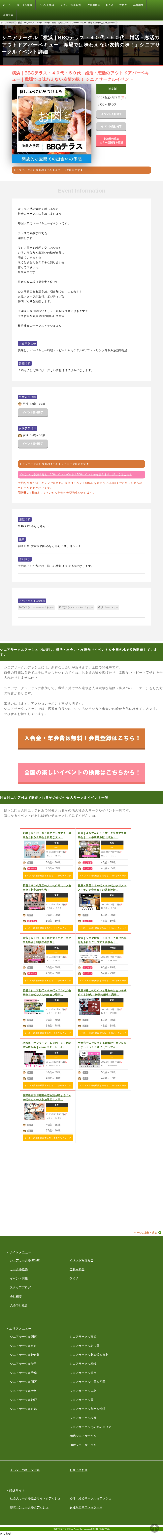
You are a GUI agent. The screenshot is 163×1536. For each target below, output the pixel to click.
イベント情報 (19, 1278)
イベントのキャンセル (25, 1470)
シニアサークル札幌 (83, 1363)
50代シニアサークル (83, 1435)
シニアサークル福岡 (83, 1418)
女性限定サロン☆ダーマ (86, 1507)
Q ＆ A (74, 1278)
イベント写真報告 (81, 1260)
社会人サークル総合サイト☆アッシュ (35, 1498)
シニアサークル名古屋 (84, 1345)
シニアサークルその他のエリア (90, 1426)
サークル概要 (19, 1269)
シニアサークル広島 (83, 1391)
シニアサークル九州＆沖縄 (87, 1408)
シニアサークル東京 (23, 1345)
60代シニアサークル (83, 1445)
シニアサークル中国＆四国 (87, 1381)
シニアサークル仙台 (83, 1372)
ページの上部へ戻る (145, 1232)
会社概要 (16, 1296)
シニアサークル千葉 (23, 1372)
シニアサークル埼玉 (23, 1363)
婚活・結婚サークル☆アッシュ (90, 1498)
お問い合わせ (78, 1470)
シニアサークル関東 (23, 1336)
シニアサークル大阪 (23, 1391)
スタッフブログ (20, 1287)
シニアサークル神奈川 (25, 1354)
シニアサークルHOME (25, 1260)
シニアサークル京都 (23, 1408)
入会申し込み (19, 1305)
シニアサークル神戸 (23, 1399)
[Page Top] (154, 1531)
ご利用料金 (77, 1269)
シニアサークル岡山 (83, 1399)
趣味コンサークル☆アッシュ (29, 1507)
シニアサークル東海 (83, 1336)
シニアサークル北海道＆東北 (89, 1354)
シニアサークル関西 (23, 1381)
